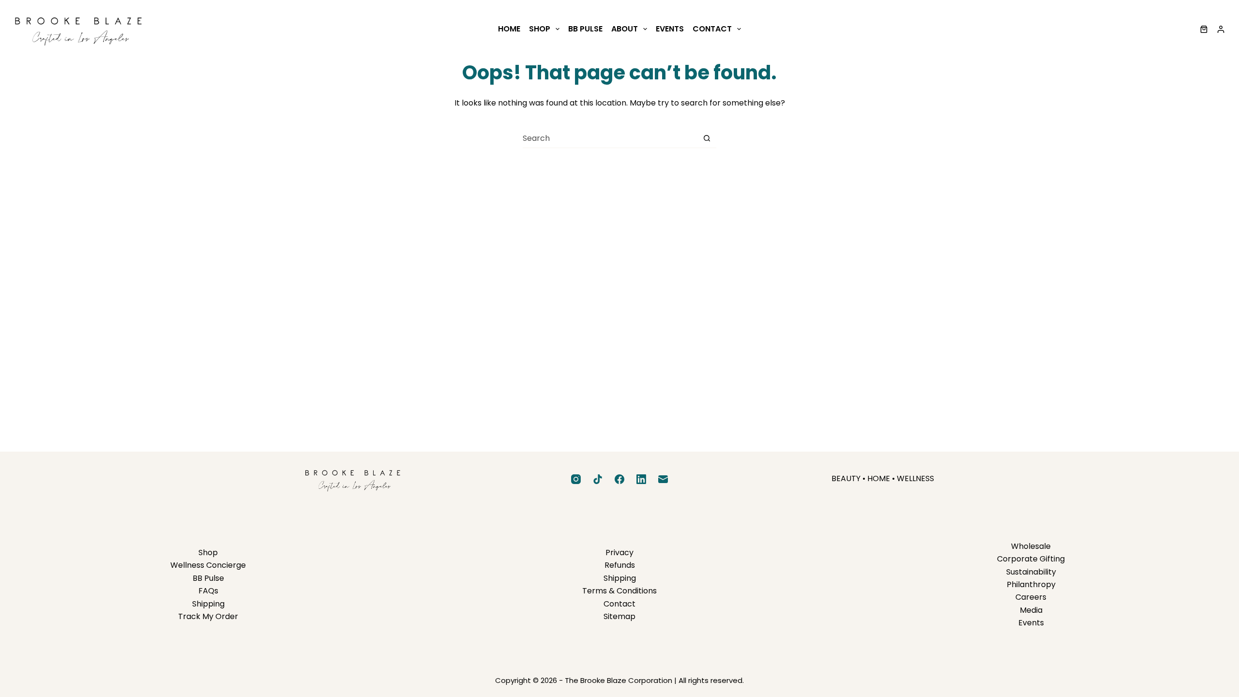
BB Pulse (585, 28)
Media (1031, 610)
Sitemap (619, 616)
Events (670, 28)
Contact (712, 28)
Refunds (619, 565)
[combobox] (610, 138)
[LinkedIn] (641, 479)
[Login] (1220, 29)
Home (509, 28)
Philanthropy (1031, 584)
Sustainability (1031, 571)
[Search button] (706, 138)
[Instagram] (576, 479)
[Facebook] (619, 479)
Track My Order (208, 616)
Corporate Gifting (1031, 558)
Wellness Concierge (208, 565)
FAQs (208, 590)
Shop (539, 28)
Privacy (619, 552)
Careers (1030, 597)
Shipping (208, 603)
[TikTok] (598, 479)
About (624, 28)
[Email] (663, 479)
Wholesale (1031, 546)
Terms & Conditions (619, 590)
